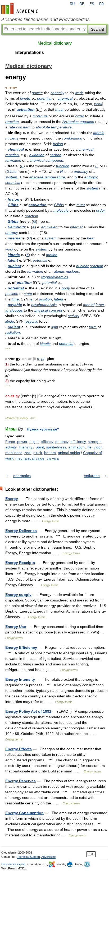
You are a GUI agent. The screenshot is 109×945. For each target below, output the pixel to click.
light (54, 327)
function (62, 166)
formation (13, 160)
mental (88, 305)
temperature (61, 127)
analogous (14, 310)
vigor (98, 447)
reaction (12, 121)
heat (90, 238)
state (28, 293)
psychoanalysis (44, 305)
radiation (12, 332)
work (79, 93)
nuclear (14, 266)
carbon (55, 155)
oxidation (36, 155)
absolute (43, 127)
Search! (97, 29)
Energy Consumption (24, 813)
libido (9, 321)
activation (26, 109)
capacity (57, 93)
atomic (98, 133)
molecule (40, 116)
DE (82, 4)
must (59, 109)
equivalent (49, 227)
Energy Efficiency (21, 647)
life (89, 447)
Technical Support (28, 856)
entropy (90, 177)
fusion (58, 144)
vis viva (53, 458)
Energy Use (15, 626)
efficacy (47, 441)
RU (72, 4)
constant (23, 127)
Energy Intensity (20, 679)
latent (13, 260)
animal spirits (69, 453)
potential (44, 98)
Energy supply (18, 594)
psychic (15, 305)
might (34, 441)
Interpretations (29, 52)
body (66, 288)
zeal (27, 453)
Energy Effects (18, 749)
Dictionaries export (13, 864)
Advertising (48, 856)
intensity (25, 447)
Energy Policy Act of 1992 (28, 711)
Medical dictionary (55, 43)
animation (76, 447)
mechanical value (29, 458)
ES (91, 4)
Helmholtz (17, 227)
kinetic (25, 98)
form (93, 327)
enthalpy (81, 171)
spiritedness (56, 447)
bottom (50, 453)
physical (41, 310)
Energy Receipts (20, 562)
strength (95, 441)
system (11, 177)
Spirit (39, 447)
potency (61, 441)
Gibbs (11, 171)
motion (51, 255)
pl (42, 358)
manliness (13, 453)
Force (10, 441)
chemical (65, 98)
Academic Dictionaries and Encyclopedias (45, 19)
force (100, 305)
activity (73, 316)
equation (87, 121)
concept (55, 310)
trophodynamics (54, 277)
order (79, 116)
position (24, 282)
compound (54, 160)
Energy (11, 499)
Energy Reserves (20, 781)
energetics (22, 476)
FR (101, 4)
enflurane (92, 476)
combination (72, 138)
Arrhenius (70, 121)
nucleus (11, 138)
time (15, 299)
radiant (14, 327)
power (37, 93)
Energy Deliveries (21, 531)
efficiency (78, 441)
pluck (37, 453)
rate (11, 127)
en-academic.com (20, 8)
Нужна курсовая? (43, 429)
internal (76, 227)
